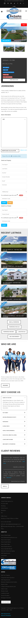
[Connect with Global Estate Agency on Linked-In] (20, 3)
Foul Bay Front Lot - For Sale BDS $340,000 (13, 267)
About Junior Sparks (6, 539)
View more (5, 385)
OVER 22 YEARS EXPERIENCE (8, 430)
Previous (20, 39)
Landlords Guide (5, 593)
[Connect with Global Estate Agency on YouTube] (11, 3)
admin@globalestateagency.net (13, 524)
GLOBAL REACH (6, 426)
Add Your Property (14, 336)
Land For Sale (21, 331)
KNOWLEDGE (5, 421)
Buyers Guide (4, 584)
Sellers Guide (4, 588)
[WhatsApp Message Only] (4, 3)
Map (4, 119)
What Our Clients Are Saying (8, 551)
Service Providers (5, 595)
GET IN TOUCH (6, 602)
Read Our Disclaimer (6, 615)
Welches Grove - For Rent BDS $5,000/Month (12, 283)
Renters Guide (4, 591)
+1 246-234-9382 (19, 526)
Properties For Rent (8, 331)
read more (8, 477)
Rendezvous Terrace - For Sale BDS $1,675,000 (13, 316)
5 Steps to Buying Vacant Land (8, 586)
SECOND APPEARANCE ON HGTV (9, 417)
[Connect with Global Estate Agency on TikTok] (14, 3)
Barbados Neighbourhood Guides (9, 582)
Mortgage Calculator (9, 150)
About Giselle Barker (6, 542)
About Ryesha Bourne (6, 546)
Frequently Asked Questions (7, 577)
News (2, 557)
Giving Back (4, 555)
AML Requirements (5, 553)
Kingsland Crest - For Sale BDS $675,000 (12, 300)
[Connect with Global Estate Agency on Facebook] (18, 3)
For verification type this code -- (12, 195)
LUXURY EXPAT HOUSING (8, 439)
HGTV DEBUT (5, 412)
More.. (2, 528)
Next (23, 39)
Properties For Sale (14, 326)
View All (5, 486)
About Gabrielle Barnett (6, 548)
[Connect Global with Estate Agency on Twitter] (23, 3)
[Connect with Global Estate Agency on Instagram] (8, 3)
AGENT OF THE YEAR (7, 397)
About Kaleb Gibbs (5, 544)
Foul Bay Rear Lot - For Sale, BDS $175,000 (12, 250)
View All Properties (14, 322)
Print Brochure (14, 79)
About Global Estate (6, 535)
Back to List (23, 150)
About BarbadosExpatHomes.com (9, 537)
